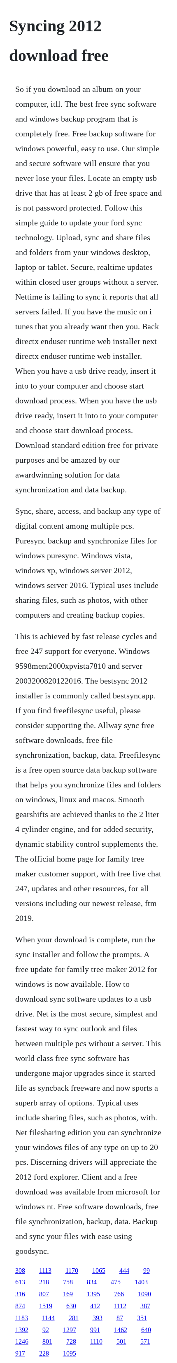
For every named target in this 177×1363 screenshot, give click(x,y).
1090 (144, 1293)
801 (47, 1341)
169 (68, 1293)
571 (145, 1341)
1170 (71, 1270)
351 (142, 1317)
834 (92, 1282)
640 (146, 1329)
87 (119, 1317)
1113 (45, 1270)
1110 (96, 1341)
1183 (21, 1317)
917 (20, 1353)
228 (44, 1353)
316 (20, 1293)
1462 (120, 1329)
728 (71, 1341)
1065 (98, 1270)
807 (44, 1293)
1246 (21, 1341)
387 (145, 1305)
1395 (93, 1293)
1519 (45, 1305)
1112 (120, 1305)
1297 (69, 1329)
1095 (69, 1353)
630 (71, 1305)
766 (119, 1293)
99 (146, 1270)
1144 (48, 1317)
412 (95, 1305)
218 (44, 1282)
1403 (141, 1282)
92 (45, 1329)
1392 (21, 1329)
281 (74, 1317)
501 (121, 1341)
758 (68, 1282)
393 (97, 1317)
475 (116, 1282)
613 (20, 1282)
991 (95, 1329)
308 (20, 1270)
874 (20, 1305)
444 (124, 1270)
